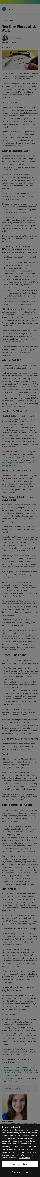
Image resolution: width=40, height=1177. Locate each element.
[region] (20, 1150)
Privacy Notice (24, 1157)
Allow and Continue (20, 1172)
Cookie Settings (20, 1164)
